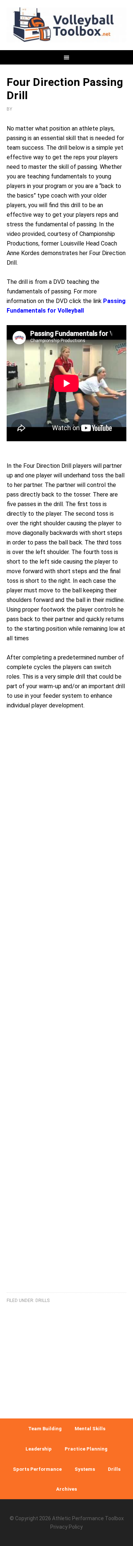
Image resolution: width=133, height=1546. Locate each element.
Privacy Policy (66, 1527)
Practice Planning (86, 1449)
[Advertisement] (66, 1010)
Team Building (45, 1428)
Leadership (38, 1449)
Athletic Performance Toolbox (88, 1518)
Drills (42, 1300)
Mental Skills (90, 1428)
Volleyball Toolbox (66, 25)
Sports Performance (37, 1469)
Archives (66, 1489)
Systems (85, 1469)
